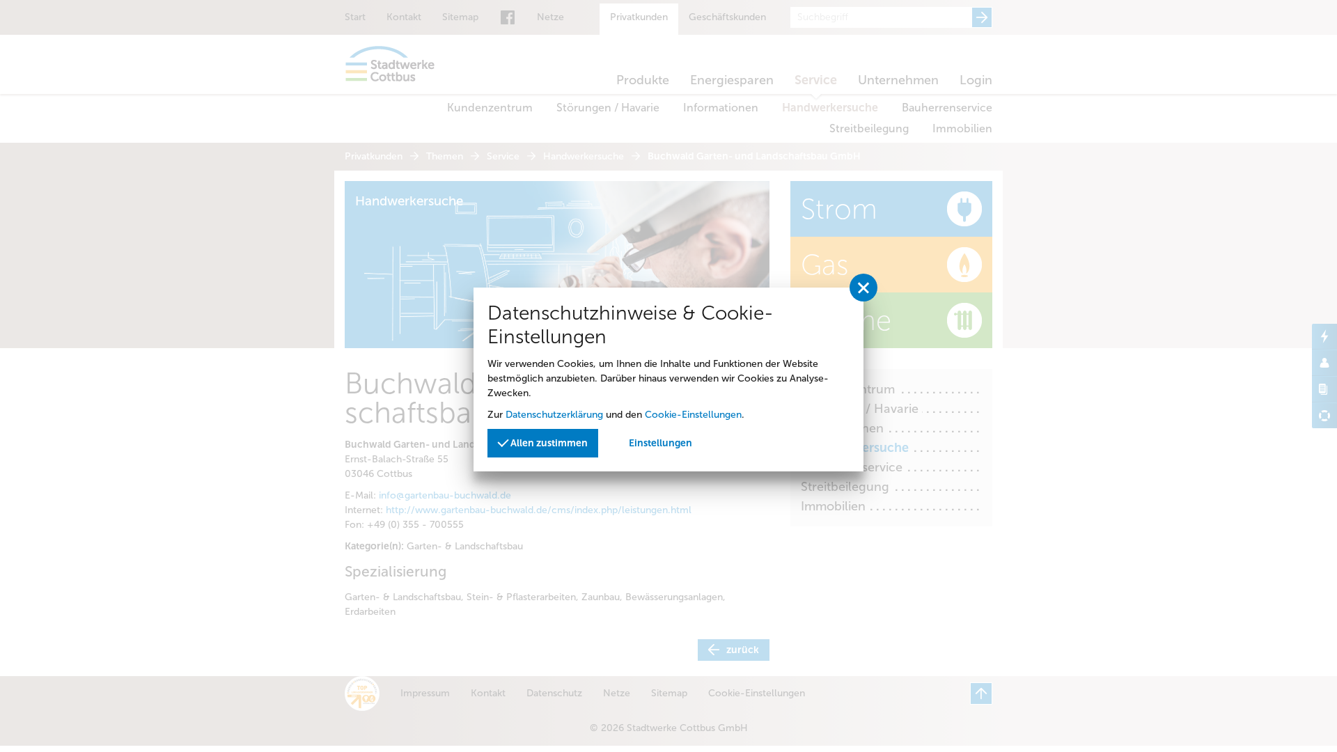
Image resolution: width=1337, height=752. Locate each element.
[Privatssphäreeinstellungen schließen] (863, 287)
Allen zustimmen (548, 443)
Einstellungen (660, 443)
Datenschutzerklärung (554, 415)
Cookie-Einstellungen (693, 415)
